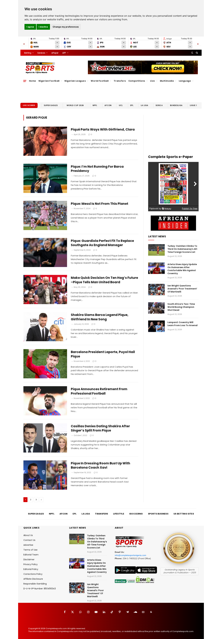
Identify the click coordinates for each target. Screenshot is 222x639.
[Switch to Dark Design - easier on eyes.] (192, 53)
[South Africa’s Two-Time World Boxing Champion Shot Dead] (156, 308)
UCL (121, 105)
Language (185, 80)
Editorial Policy (30, 569)
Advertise (28, 544)
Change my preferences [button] (66, 26)
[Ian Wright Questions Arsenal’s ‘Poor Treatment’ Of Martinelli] (156, 289)
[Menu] (24, 80)
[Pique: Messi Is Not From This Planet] (45, 215)
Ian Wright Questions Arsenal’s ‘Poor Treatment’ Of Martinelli (182, 288)
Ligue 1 (193, 105)
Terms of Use (30, 549)
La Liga (144, 105)
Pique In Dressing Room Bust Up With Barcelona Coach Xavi (100, 465)
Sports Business (158, 513)
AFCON (108, 105)
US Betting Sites (184, 513)
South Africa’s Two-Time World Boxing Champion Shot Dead (181, 307)
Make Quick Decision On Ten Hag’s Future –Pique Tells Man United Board (104, 280)
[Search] (196, 53)
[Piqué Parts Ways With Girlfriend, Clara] (45, 141)
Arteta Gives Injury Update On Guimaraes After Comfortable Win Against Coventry (182, 269)
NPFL (95, 105)
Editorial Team (31, 554)
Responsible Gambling (35, 583)
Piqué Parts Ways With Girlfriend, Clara (103, 129)
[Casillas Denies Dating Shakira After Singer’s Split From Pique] (45, 438)
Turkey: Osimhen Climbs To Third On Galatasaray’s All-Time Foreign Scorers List (182, 249)
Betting (27, 52)
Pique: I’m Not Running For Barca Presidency (97, 168)
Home (32, 80)
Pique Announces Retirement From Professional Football (99, 391)
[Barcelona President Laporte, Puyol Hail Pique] (45, 363)
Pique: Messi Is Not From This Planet (99, 204)
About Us (28, 535)
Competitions (136, 80)
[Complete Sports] (40, 67)
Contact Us (29, 540)
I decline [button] (43, 26)
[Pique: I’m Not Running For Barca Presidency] (45, 178)
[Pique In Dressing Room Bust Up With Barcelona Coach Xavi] (45, 475)
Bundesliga (176, 105)
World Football (100, 80)
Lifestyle (118, 513)
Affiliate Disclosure (33, 578)
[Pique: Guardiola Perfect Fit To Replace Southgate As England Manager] (45, 252)
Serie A (159, 105)
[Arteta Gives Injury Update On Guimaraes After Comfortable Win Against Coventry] (156, 268)
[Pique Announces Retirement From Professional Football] (45, 400)
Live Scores (29, 105)
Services (41, 52)
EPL (131, 105)
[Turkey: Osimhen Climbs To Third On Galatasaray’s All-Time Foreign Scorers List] (156, 250)
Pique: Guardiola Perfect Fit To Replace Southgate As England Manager (102, 243)
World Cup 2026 (75, 105)
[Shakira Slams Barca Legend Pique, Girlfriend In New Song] (45, 326)
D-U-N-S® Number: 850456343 (39, 588)
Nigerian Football (49, 80)
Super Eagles (51, 105)
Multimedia (167, 80)
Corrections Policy (32, 574)
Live (152, 80)
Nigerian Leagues (75, 80)
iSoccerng (136, 513)
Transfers (120, 80)
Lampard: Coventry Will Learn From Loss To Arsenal (182, 324)
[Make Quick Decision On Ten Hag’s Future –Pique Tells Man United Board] (45, 289)
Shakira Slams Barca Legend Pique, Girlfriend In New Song (99, 317)
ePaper (54, 52)
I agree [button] (30, 26)
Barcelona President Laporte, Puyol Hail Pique (103, 354)
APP (64, 52)
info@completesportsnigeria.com (130, 555)
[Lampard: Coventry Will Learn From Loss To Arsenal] (156, 326)
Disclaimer (28, 559)
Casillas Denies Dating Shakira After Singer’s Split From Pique (100, 428)
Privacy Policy (30, 564)
